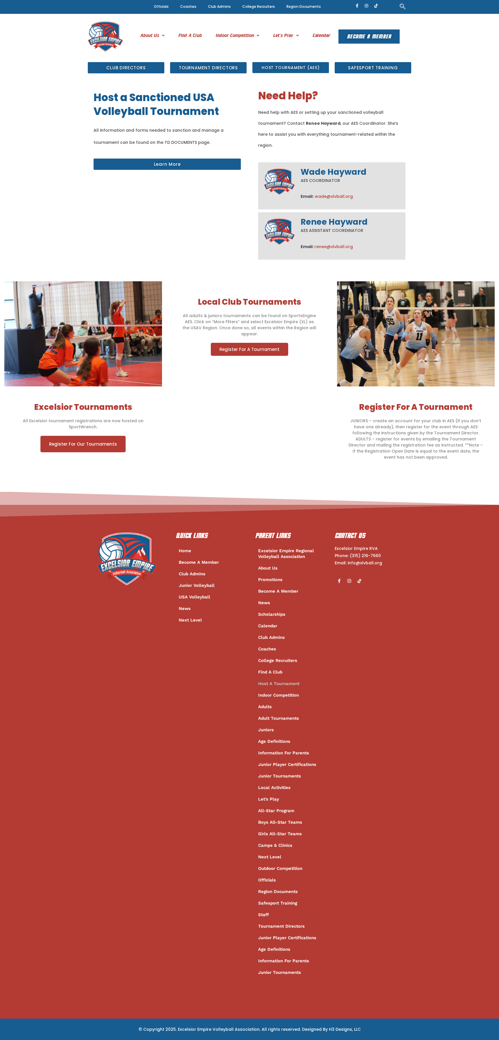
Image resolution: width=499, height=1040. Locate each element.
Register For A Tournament (249, 349)
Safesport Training (277, 903)
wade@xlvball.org (334, 196)
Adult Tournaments (278, 718)
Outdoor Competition (280, 868)
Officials (161, 6)
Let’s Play (283, 35)
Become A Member (369, 36)
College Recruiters (258, 6)
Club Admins (219, 6)
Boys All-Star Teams (280, 822)
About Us (149, 35)
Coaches (188, 6)
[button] (152, 35)
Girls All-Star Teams (280, 833)
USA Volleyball (194, 597)
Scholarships (271, 614)
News (185, 608)
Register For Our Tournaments (83, 444)
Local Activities (274, 787)
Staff (263, 914)
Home (185, 550)
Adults (265, 706)
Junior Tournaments (279, 776)
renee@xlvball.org (333, 247)
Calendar (321, 35)
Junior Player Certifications (287, 764)
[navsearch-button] (402, 7)
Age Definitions (274, 741)
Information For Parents (283, 753)
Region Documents (303, 6)
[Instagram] (366, 6)
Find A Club (190, 35)
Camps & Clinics (275, 845)
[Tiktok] (376, 6)
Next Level (190, 620)
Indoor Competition (235, 35)
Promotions (270, 579)
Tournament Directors (281, 926)
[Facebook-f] (357, 6)
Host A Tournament (278, 683)
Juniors (266, 729)
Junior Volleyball (197, 585)
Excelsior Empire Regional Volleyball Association (286, 553)
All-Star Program (276, 810)
